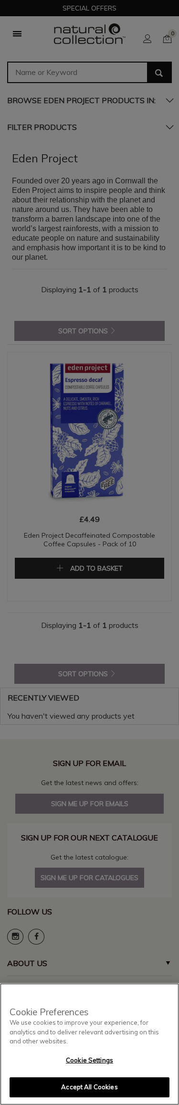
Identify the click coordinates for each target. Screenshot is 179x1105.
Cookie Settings (89, 1060)
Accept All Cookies (89, 1087)
